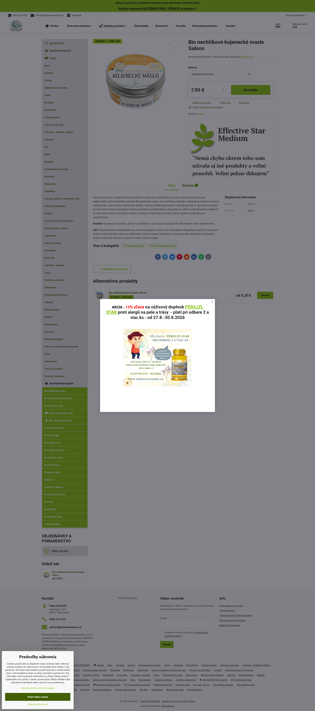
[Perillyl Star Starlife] (157, 385)
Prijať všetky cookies (38, 696)
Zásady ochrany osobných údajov (37, 688)
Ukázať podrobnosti (38, 704)
